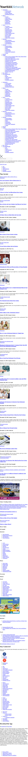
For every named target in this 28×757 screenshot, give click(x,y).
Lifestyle (4, 44)
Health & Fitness (8, 47)
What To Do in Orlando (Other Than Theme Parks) (15, 56)
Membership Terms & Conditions (9, 755)
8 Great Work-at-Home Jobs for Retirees (9, 246)
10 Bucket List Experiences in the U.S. (8, 511)
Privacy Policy (6, 751)
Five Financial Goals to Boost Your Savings (9, 300)
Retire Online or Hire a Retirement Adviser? (10, 312)
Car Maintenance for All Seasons (12, 69)
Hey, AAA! (5, 72)
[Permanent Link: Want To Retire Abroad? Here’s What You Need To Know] (3, 411)
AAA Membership (6, 74)
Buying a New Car (9, 71)
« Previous (2, 482)
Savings (6, 16)
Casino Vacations (8, 27)
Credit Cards (7, 21)
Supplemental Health (4, 457)
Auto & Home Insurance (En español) (13, 68)
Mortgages (7, 20)
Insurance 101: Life (9, 61)
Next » (11, 482)
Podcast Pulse (8, 50)
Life (3, 666)
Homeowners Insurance (10, 41)
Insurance (5, 39)
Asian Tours (5, 582)
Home (6, 48)
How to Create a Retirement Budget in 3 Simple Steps (12, 333)
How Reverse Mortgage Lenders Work (8, 448)
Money (4, 15)
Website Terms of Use (7, 754)
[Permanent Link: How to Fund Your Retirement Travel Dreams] (4, 354)
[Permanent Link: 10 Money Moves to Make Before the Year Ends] (3, 211)
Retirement (7, 22)
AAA (4, 543)
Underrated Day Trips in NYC (11, 63)
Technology (7, 49)
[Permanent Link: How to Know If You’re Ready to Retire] (5, 230)
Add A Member (8, 77)
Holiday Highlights (6, 551)
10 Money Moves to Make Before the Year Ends (10, 214)
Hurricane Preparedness (10, 70)
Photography (5, 555)
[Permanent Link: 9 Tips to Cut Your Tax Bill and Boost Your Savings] (2, 188)
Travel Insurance (8, 43)
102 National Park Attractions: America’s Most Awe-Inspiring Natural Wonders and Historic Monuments (15, 636)
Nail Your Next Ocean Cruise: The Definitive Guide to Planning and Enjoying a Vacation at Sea (14, 641)
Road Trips (7, 36)
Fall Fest (4, 546)
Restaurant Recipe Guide (8, 627)
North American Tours (9, 33)
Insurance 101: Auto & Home (11, 67)
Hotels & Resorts (8, 30)
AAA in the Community (10, 51)
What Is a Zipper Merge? (5, 524)
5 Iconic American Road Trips (9, 634)
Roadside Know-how (9, 14)
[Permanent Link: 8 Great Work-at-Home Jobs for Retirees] (4, 242)
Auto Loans (7, 18)
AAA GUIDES (6, 721)
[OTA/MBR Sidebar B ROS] (10, 613)
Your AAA (5, 711)
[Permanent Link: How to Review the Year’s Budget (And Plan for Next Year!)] (5, 200)
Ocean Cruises (8, 34)
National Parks (8, 32)
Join (6, 75)
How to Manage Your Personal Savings (8, 427)
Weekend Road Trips (9, 65)
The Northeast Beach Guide (11, 64)
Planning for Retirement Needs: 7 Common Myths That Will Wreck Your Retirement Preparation (13, 346)
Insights (4, 553)
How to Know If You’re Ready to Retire (9, 234)
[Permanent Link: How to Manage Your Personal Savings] (4, 424)
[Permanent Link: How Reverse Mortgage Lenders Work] (5, 444)
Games (6, 53)
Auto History (8, 12)
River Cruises (8, 35)
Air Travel (7, 26)
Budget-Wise (8, 23)
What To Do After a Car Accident (12, 58)
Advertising (5, 719)
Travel (4, 25)
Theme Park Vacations (9, 37)
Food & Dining (8, 46)
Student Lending (8, 19)
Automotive (5, 9)
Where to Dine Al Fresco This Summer (8, 517)
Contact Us (5, 716)
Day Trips (7, 28)
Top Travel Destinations (10, 57)
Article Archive (8, 714)
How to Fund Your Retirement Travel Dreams (10, 358)
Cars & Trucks (8, 11)
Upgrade (7, 78)
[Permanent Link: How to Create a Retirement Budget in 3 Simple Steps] (5, 329)
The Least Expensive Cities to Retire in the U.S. (10, 180)
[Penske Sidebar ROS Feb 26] (10, 499)
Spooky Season (6, 557)
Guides (4, 55)
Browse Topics (8, 715)
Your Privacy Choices (7, 753)
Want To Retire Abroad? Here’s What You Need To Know (13, 414)
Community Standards (9, 717)
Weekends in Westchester (10, 60)
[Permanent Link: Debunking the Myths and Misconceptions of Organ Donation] (5, 263)
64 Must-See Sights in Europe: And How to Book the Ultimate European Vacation (14, 639)
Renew (6, 76)
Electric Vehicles (8, 13)
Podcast (4, 54)
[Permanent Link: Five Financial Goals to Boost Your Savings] (5, 297)
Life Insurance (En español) (11, 62)
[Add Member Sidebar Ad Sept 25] (7, 643)
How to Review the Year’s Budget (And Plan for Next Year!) (13, 204)
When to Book (6, 595)
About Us (5, 712)
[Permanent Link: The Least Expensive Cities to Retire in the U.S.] (8, 176)
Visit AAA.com (3, 164)
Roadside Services (6, 680)
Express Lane (5, 545)
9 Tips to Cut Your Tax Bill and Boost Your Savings (11, 192)
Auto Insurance (8, 40)
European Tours (8, 29)
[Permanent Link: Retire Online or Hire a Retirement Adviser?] (3, 308)
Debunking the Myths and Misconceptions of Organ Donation (13, 266)
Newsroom (5, 718)
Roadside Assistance (9, 80)
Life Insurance (8, 42)
